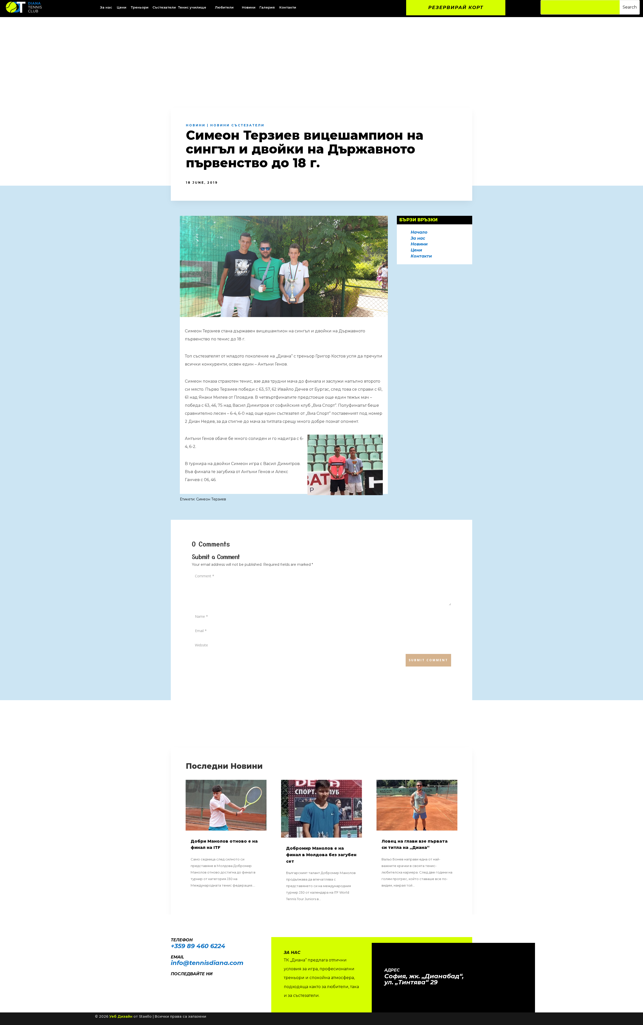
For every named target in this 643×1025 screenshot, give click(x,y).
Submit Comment (428, 660)
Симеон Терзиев (211, 499)
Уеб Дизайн (120, 1016)
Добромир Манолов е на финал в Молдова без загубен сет (321, 854)
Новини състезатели (237, 125)
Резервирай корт (455, 7)
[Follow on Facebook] (172, 981)
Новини (195, 125)
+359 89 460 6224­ (198, 946)
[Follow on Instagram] (182, 981)
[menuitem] (122, 7)
